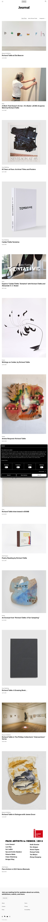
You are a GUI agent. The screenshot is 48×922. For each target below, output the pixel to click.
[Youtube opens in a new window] (7, 917)
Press (3, 909)
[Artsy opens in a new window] (9, 917)
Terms (25, 903)
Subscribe (5, 898)
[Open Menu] (2, 1)
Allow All (39, 475)
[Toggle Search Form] (45, 1)
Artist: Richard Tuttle (32, 18)
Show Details (41, 471)
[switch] (18, 467)
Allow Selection (24, 475)
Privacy (26, 906)
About (3, 903)
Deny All (8, 475)
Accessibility (27, 909)
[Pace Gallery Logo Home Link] (24, 1)
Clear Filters (24, 18)
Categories (41, 18)
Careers (3, 906)
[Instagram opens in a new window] (2, 917)
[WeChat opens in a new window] (4, 917)
